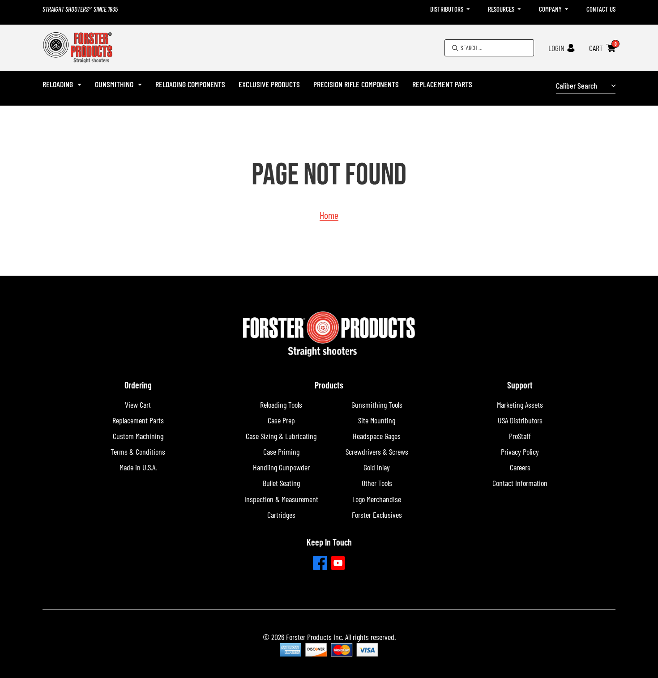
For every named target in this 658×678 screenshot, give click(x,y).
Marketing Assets (520, 404)
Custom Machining (138, 436)
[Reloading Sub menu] (79, 85)
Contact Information (519, 483)
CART (596, 48)
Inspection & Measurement (281, 499)
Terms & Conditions (138, 451)
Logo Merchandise (376, 499)
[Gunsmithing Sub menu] (140, 85)
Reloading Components (190, 84)
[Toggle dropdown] (468, 9)
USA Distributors (520, 420)
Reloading (58, 84)
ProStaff (520, 436)
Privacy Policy (520, 451)
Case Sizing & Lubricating (281, 436)
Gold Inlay (376, 467)
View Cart (138, 404)
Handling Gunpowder (281, 467)
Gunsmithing (114, 84)
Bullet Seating (281, 483)
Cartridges (281, 515)
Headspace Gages (377, 436)
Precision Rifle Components (356, 84)
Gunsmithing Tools (376, 404)
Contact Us (600, 9)
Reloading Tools (281, 404)
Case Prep (281, 420)
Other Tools (377, 483)
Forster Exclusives (377, 515)
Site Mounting (376, 420)
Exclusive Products (269, 84)
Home (329, 215)
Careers (520, 467)
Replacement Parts (442, 84)
